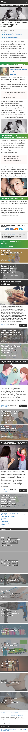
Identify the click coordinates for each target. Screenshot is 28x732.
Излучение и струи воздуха (11, 33)
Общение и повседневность (11, 37)
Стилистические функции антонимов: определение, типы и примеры (11, 333)
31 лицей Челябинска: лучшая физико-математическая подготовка (11, 349)
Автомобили (4, 514)
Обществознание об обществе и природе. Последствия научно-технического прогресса (18, 72)
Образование (4, 260)
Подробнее (23, 325)
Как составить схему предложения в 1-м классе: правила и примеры (14, 442)
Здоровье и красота (6, 523)
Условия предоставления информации (11, 729)
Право (2, 526)
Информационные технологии (9, 513)
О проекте (3, 712)
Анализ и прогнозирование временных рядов (9, 428)
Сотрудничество (15, 712)
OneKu (5, 2)
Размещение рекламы (16, 714)
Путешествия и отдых (7, 519)
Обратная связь (5, 714)
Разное (3, 524)
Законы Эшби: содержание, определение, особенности (7, 269)
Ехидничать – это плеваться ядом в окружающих (9, 413)
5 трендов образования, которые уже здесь (11, 252)
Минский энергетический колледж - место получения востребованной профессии (8, 500)
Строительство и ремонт (8, 516)
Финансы (3, 518)
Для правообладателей (17, 715)
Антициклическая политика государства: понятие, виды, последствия (11, 282)
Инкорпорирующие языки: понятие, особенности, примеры (14, 362)
